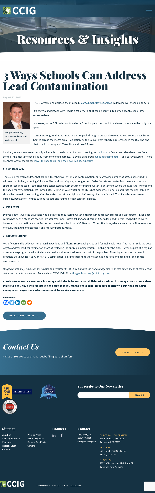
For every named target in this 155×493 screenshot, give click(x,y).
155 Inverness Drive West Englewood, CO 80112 (112, 440)
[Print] (29, 302)
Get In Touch (130, 352)
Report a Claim (9, 445)
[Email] (23, 302)
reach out (38, 356)
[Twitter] (12, 302)
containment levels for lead (96, 103)
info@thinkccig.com (87, 441)
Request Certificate (36, 442)
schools (103, 152)
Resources (7, 442)
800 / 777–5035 (84, 438)
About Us (6, 434)
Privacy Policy (76, 485)
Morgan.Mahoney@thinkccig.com (91, 273)
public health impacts (106, 156)
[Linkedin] (17, 302)
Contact (6, 449)
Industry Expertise (11, 438)
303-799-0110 (21, 356)
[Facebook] (6, 302)
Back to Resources (21, 315)
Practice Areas (34, 434)
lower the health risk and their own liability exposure (63, 161)
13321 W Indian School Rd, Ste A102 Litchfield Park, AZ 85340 (116, 465)
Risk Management (35, 438)
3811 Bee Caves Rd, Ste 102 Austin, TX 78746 (113, 452)
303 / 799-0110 (84, 434)
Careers (31, 445)
